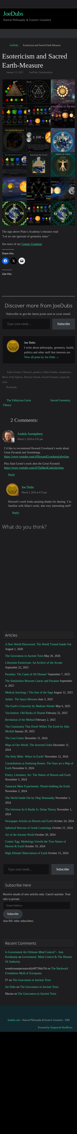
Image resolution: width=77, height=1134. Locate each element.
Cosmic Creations (32, 244)
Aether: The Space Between (21, 699)
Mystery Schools (32, 377)
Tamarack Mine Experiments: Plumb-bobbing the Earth (37, 786)
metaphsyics (65, 372)
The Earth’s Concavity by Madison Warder (30, 706)
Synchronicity (46, 72)
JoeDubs (13, 13)
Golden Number (50, 372)
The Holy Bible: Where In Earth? (24, 756)
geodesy (37, 372)
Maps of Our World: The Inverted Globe (28, 745)
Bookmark (11, 387)
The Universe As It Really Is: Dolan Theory (30, 809)
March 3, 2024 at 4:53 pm (34, 492)
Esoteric (17, 372)
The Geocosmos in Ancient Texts (24, 655)
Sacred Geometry (50, 377)
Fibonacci (27, 372)
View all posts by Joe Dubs (41, 357)
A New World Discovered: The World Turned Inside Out (38, 644)
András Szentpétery (30, 434)
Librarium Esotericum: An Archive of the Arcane (33, 662)
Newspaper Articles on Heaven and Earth (29, 821)
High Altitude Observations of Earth (26, 853)
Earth (9, 372)
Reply (11, 474)
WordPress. (67, 1027)
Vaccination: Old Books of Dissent (25, 713)
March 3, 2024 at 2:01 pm (30, 439)
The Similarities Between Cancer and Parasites (32, 680)
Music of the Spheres (12, 377)
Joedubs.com (13, 1020)
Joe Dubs (28, 487)
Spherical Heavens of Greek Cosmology (28, 827)
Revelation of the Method (20, 719)
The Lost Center (14, 738)
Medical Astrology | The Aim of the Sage (29, 692)
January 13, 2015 (14, 72)
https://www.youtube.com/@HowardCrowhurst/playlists (36, 456)
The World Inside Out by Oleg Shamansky (30, 797)
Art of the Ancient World (19, 834)
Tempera (54, 1027)
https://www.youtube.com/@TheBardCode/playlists (34, 467)
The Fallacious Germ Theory (17, 403)
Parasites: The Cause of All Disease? (26, 674)
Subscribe (63, 324)
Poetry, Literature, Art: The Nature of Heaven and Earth (38, 775)
